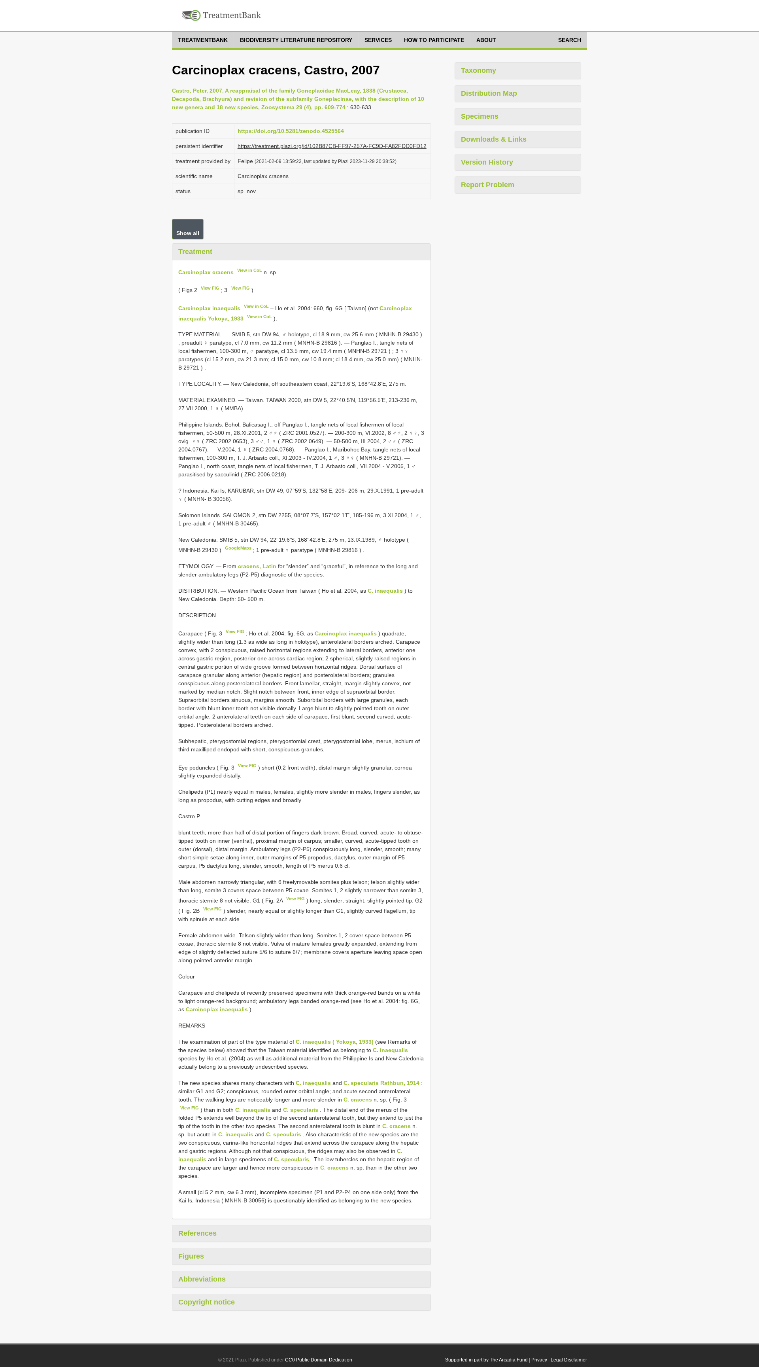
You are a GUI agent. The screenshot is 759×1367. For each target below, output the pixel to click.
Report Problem (487, 185)
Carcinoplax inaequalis (209, 308)
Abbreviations (202, 1279)
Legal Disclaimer (569, 1360)
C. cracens (358, 1099)
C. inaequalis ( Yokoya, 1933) (335, 1042)
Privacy (539, 1360)
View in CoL (249, 270)
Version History (487, 162)
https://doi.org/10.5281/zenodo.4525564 (291, 131)
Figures (191, 1256)
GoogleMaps (238, 548)
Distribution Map (489, 93)
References (197, 1233)
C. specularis (300, 1109)
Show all (187, 233)
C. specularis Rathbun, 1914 (381, 1083)
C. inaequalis (385, 591)
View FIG (210, 288)
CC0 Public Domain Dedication (318, 1360)
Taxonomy (478, 70)
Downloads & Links (494, 139)
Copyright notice (206, 1302)
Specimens (479, 116)
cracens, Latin (257, 566)
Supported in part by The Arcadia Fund (486, 1360)
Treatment (195, 252)
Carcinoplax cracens (206, 272)
